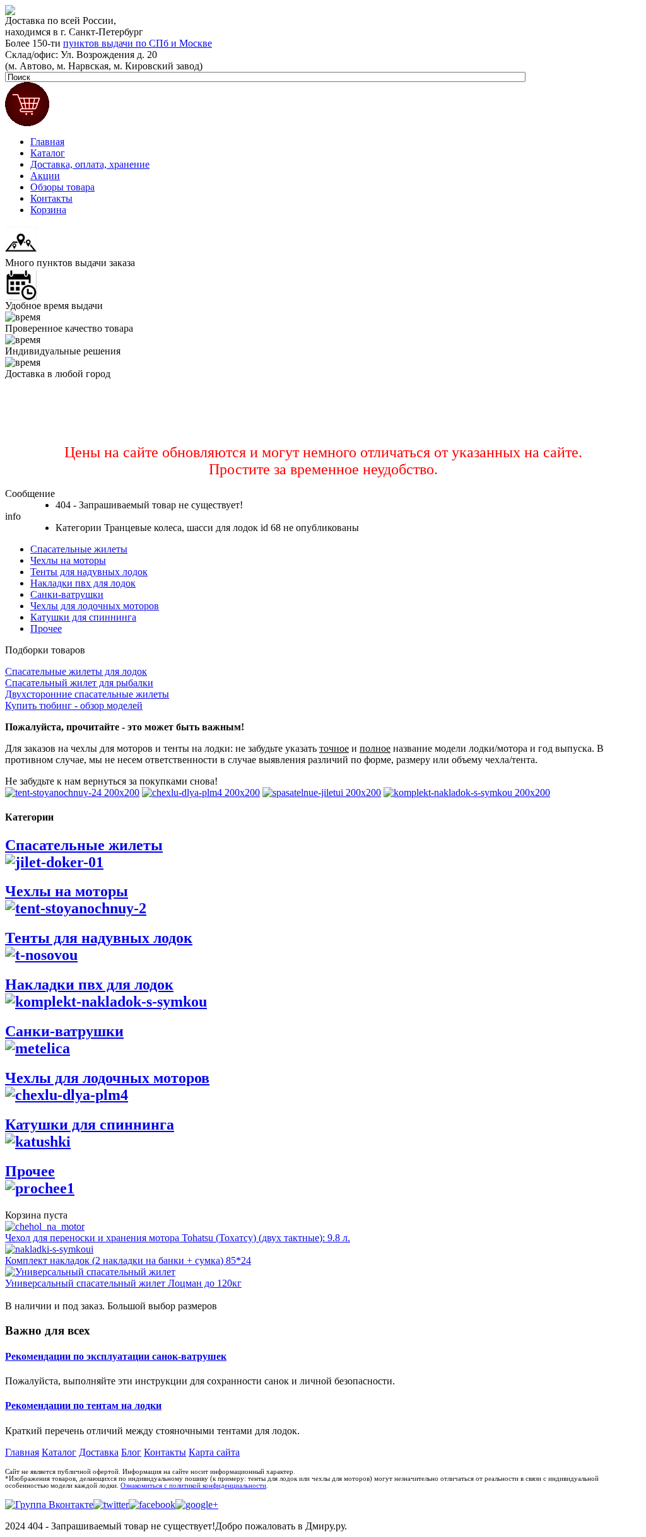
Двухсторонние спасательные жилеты (87, 694)
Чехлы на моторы (68, 560)
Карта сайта (214, 1452)
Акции (45, 175)
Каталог (47, 153)
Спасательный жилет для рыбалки (79, 682)
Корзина (48, 209)
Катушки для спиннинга (83, 617)
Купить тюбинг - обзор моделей (74, 705)
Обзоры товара (62, 187)
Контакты (51, 198)
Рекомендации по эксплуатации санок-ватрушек (115, 1356)
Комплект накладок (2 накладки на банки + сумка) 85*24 (128, 1260)
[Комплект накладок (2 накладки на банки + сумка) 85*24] (49, 1249)
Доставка (99, 1452)
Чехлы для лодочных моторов (94, 605)
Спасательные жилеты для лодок (76, 671)
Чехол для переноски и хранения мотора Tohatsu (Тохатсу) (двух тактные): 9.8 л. (177, 1237)
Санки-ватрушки (66, 594)
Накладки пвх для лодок (83, 583)
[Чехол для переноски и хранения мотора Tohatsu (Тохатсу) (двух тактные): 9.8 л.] (45, 1226)
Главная (47, 141)
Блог (131, 1452)
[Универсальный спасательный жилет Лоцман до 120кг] (90, 1271)
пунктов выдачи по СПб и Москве (137, 43)
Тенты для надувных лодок (89, 571)
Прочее (46, 628)
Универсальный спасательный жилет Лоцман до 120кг (123, 1283)
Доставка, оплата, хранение (90, 164)
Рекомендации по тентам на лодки (83, 1405)
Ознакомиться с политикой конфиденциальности (193, 1485)
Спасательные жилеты (78, 549)
